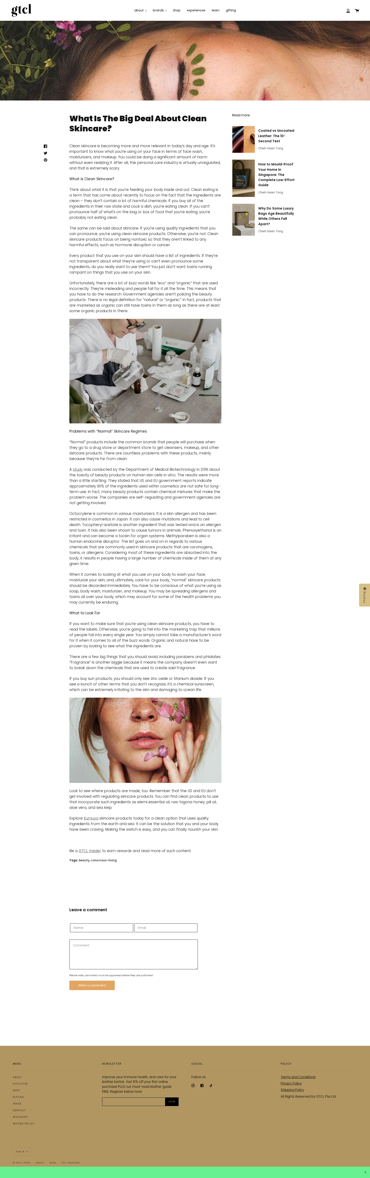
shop (16, 1090)
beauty (84, 860)
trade (17, 1103)
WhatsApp (20, 1117)
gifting (18, 1097)
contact (19, 1110)
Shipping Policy (292, 1090)
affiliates (20, 1083)
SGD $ (20, 1151)
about (17, 1077)
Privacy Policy (291, 1083)
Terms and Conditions (298, 1077)
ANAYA (40, 1162)
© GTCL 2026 (21, 1162)
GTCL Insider (90, 850)
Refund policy (23, 1123)
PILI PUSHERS (71, 1162)
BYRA (53, 1162)
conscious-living (104, 860)
